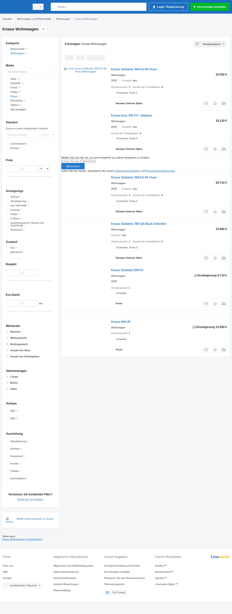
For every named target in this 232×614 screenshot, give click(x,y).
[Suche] (54, 7)
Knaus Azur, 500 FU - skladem (131, 115)
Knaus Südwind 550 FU (127, 270)
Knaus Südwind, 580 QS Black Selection (138, 223)
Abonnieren (73, 166)
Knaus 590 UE (121, 321)
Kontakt (7, 578)
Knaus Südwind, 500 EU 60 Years (134, 69)
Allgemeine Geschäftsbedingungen (73, 565)
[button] (215, 103)
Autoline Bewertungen (66, 584)
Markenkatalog (62, 590)
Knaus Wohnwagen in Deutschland (22, 539)
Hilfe (5, 571)
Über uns (8, 565)
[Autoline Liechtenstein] (15, 7)
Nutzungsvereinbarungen (160, 170)
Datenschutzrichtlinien (127, 170)
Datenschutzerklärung (66, 571)
